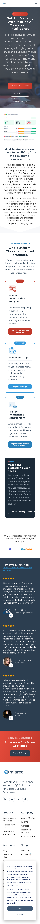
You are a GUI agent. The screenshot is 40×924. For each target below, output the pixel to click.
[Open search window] (31, 3)
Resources (9, 845)
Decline (20, 914)
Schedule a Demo (20, 86)
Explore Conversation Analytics (20, 331)
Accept (20, 908)
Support (26, 845)
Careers (25, 826)
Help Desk (26, 850)
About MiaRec (28, 818)
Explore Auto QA (20, 386)
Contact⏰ (26, 854)
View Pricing (20, 93)
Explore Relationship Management (20, 444)
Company (27, 812)
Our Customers (29, 836)
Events (24, 822)
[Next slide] (36, 549)
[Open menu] (36, 3)
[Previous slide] (4, 549)
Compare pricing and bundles (23, 511)
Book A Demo (20, 753)
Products (8, 812)
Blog (5, 850)
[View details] (5, 799)
